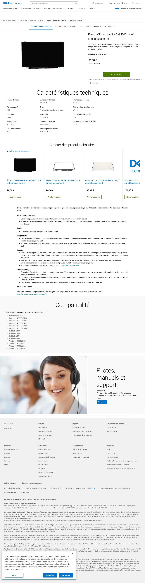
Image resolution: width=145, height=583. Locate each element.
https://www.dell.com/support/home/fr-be (32, 294)
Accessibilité (25, 492)
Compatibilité (85, 26)
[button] (99, 3)
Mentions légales (112, 457)
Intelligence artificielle (11, 449)
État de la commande (45, 431)
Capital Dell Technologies (46, 457)
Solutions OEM (77, 453)
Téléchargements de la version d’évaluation (121, 468)
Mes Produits (42, 439)
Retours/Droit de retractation (82, 435)
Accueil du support (78, 427)
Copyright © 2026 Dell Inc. (12, 488)
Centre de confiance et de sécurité (118, 465)
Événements (111, 453)
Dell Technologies (9, 483)
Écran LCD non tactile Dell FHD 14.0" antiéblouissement (24, 181)
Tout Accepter (66, 575)
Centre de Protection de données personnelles (122, 461)
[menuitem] (31, 8)
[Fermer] (72, 553)
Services (7, 461)
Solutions (7, 457)
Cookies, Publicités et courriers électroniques (115, 488)
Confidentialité (56, 488)
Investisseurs (42, 461)
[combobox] (54, 3)
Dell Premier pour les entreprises (131, 8)
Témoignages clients (45, 476)
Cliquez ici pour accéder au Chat (104, 539)
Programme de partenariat (81, 457)
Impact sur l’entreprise (45, 472)
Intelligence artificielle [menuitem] (10, 8)
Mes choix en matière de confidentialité (79, 488)
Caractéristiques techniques (41, 26)
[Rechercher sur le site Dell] (76, 3)
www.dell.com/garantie (70, 265)
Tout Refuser (50, 575)
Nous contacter (112, 431)
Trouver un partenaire (79, 449)
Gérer (14, 575)
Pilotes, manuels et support (104, 26)
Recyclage (41, 468)
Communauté (111, 427)
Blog (108, 449)
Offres (6, 465)
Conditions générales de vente (36, 488)
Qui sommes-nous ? (44, 449)
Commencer (102, 402)
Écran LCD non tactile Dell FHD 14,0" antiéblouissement (63, 181)
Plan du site (8, 428)
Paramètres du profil (45, 435)
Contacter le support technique (82, 431)
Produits (7, 453)
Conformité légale (10, 492)
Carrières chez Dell (44, 453)
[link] (114, 3)
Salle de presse (43, 465)
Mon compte (42, 427)
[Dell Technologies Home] (13, 3)
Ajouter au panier (116, 74)
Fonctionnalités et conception (66, 26)
